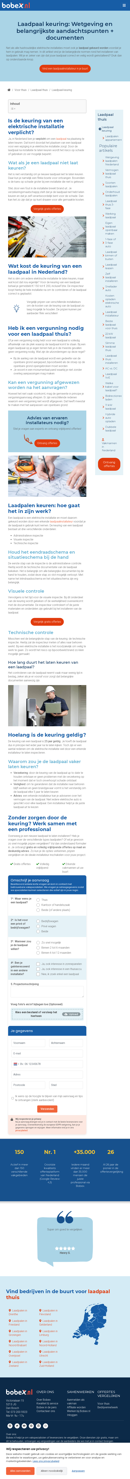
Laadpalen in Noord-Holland (48, 1343)
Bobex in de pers (47, 1407)
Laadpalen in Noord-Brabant (18, 1343)
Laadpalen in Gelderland (48, 1322)
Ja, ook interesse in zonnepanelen (61, 964)
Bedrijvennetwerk (108, 1407)
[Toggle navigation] (124, 5)
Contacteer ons (46, 1411)
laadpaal (61, 138)
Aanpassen (78, 1471)
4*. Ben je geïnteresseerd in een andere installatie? (20, 968)
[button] (124, 5)
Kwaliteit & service (47, 1403)
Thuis (44, 899)
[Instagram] (45, 1425)
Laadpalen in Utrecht (48, 1353)
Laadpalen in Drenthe (18, 1312)
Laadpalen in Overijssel (18, 1353)
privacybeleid (21, 1130)
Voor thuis (21, 90)
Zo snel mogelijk (51, 942)
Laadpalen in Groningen (18, 1333)
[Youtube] (24, 1425)
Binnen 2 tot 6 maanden (55, 947)
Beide (44, 931)
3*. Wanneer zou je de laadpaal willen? (21, 945)
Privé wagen (48, 926)
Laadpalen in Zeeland (18, 1363)
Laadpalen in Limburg (48, 1333)
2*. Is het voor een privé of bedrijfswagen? (20, 923)
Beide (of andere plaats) (55, 910)
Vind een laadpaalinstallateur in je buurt (65, 68)
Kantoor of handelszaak (55, 905)
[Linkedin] (38, 1425)
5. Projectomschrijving (25, 984)
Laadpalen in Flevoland (48, 1312)
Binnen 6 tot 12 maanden (56, 952)
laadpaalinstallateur (61, 521)
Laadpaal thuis (39, 90)
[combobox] (16, 1064)
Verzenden (47, 1109)
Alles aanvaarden (20, 1471)
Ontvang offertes (47, 443)
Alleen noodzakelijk (52, 1471)
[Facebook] (10, 1425)
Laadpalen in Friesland (18, 1322)
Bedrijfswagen (49, 921)
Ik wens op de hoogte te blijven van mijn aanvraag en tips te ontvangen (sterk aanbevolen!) (49, 1098)
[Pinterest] (31, 1425)
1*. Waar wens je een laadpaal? (21, 900)
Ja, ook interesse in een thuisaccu (61, 969)
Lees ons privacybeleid (46, 1461)
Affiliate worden (76, 1407)
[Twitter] (17, 1425)
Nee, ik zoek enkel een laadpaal (60, 974)
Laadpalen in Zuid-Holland (48, 1363)
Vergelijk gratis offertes (47, 208)
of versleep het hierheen (36, 1014)
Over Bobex (44, 1399)
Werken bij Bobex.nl (78, 1411)
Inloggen (72, 1415)
